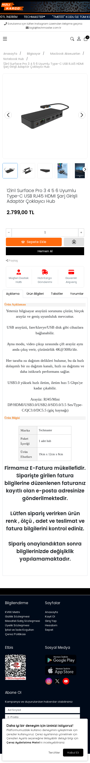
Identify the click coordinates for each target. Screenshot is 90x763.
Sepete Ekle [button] (36, 241)
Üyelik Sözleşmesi (17, 625)
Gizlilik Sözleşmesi (17, 616)
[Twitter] (58, 681)
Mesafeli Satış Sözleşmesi (22, 621)
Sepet (49, 630)
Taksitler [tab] (57, 294)
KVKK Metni (12, 612)
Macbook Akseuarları (65, 53)
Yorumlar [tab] (77, 294)
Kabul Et (73, 752)
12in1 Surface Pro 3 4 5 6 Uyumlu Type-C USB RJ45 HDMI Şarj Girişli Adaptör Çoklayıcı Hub (43, 65)
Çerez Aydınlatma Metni (23, 742)
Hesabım (51, 625)
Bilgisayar (33, 53)
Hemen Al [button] (45, 251)
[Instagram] (49, 681)
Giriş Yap (51, 621)
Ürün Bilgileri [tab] (35, 294)
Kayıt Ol (50, 616)
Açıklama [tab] (12, 294)
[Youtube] (66, 681)
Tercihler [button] (54, 752)
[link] (45, 6)
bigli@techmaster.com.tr (45, 27)
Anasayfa (10, 53)
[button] (5, 39)
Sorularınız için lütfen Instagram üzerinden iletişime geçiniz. (45, 23)
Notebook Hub (13, 58)
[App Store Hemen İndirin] (62, 670)
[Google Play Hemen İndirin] (62, 659)
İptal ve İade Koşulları (19, 630)
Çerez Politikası (15, 634)
